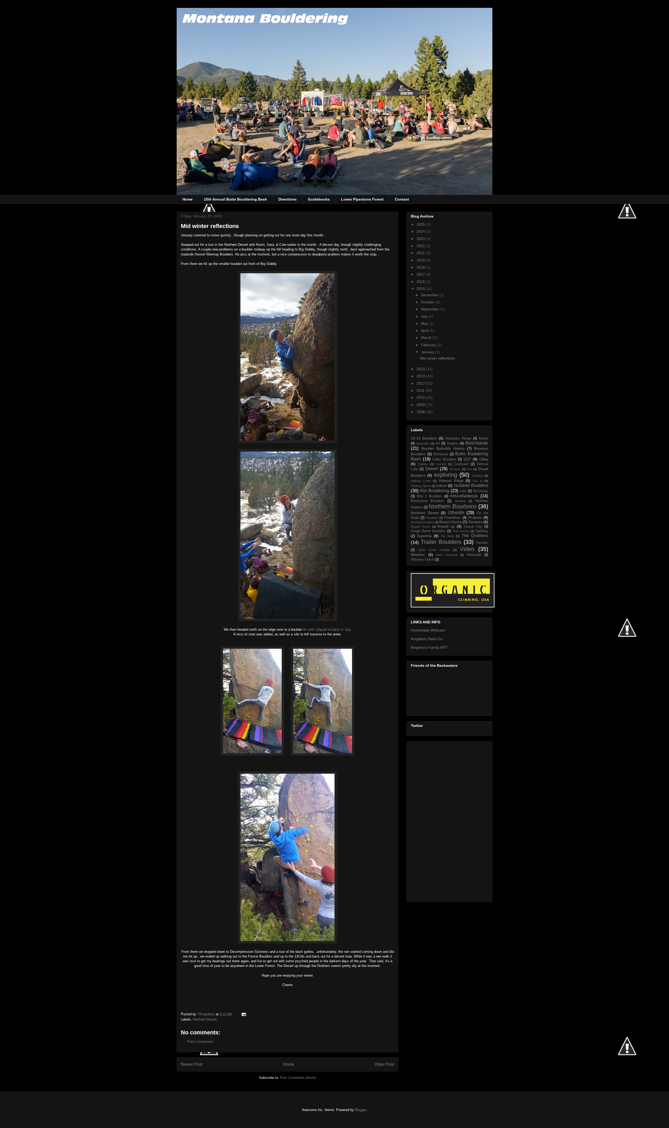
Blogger (360, 1110)
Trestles (482, 543)
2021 (421, 253)
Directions (287, 199)
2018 (421, 267)
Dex (469, 469)
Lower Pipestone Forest (362, 199)
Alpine (483, 438)
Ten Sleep (447, 536)
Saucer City (473, 526)
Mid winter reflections (437, 358)
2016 (421, 282)
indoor (441, 485)
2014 (421, 369)
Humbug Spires (421, 485)
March (426, 337)
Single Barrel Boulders (428, 531)
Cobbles (423, 464)
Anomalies (422, 443)
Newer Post (192, 1064)
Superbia (424, 536)
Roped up (446, 526)
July (425, 316)
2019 (421, 260)
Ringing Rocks (420, 526)
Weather (418, 554)
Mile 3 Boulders (429, 496)
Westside (474, 555)
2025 (421, 224)
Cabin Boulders (444, 459)
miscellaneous (464, 495)
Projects (475, 517)
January (428, 352)
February (429, 345)
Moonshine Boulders (427, 501)
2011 (421, 390)
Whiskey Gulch (422, 559)
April (425, 330)
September (430, 309)
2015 (421, 289)
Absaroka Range (458, 438)
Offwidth (456, 512)
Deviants (455, 469)
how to (477, 480)
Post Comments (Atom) (298, 1078)
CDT (467, 459)
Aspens (452, 443)
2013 (421, 376)
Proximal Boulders (422, 522)
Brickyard (441, 454)
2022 (421, 246)
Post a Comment (200, 1042)
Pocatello (432, 517)
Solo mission (461, 531)
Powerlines (452, 518)
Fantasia (477, 475)
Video (467, 549)
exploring (445, 474)
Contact (402, 199)
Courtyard (461, 464)
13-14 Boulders (424, 438)
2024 (421, 231)
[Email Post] (243, 1014)
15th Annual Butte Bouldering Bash (235, 199)
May (425, 323)
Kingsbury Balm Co (426, 639)
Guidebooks (319, 199)
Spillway (482, 531)
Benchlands (476, 443)
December (430, 295)
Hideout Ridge (451, 480)
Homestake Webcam (428, 630)
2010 (421, 397)
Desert (431, 468)
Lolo (463, 491)
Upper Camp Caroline (434, 549)
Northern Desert (205, 1019)
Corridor (441, 464)
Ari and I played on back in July (326, 629)
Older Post (384, 1064)
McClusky (480, 491)
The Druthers (475, 535)
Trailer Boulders (441, 542)
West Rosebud (446, 554)
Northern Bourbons (453, 506)
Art (438, 443)
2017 (421, 274)
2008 (421, 412)
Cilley (483, 459)
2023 (421, 239)
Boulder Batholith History (443, 448)
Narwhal (460, 501)
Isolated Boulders (471, 485)
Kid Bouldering (434, 490)
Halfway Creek (421, 480)
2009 (421, 405)
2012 (421, 383)
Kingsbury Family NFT (429, 647)
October (428, 302)
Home (187, 199)
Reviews (475, 522)
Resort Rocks (450, 522)
